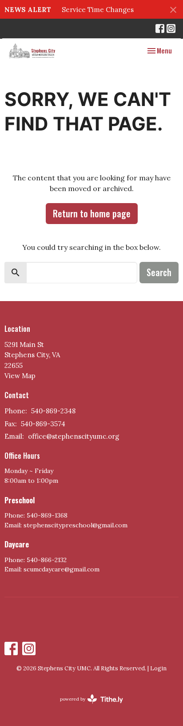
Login (158, 668)
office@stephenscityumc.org (73, 436)
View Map (20, 375)
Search (159, 272)
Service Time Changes (98, 9)
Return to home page (92, 213)
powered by (87, 706)
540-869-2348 (53, 411)
